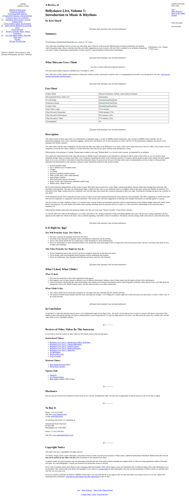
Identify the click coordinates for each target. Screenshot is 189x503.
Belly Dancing (177, 11)
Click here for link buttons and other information (82, 477)
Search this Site (102, 494)
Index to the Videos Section (103, 490)
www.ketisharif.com (59, 414)
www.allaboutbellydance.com (62, 435)
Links (94, 494)
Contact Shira (103, 469)
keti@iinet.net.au (57, 416)
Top (173, 9)
